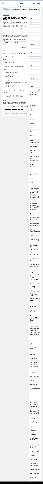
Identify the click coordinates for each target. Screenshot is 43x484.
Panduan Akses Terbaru (32, 314)
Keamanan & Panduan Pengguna (33, 245)
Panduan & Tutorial (32, 310)
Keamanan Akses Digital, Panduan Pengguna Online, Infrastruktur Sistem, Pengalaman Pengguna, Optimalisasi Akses (35, 249)
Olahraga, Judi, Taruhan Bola (33, 301)
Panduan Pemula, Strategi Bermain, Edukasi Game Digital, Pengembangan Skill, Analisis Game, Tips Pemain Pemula (34, 335)
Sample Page (20, 6)
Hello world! (38, 106)
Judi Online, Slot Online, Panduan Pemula (34, 239)
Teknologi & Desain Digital (33, 418)
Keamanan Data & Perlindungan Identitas (34, 253)
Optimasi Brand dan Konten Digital (33, 306)
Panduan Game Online (32, 321)
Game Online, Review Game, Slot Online (34, 205)
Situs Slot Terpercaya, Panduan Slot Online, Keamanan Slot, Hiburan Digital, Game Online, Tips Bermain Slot (35, 377)
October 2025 (31, 122)
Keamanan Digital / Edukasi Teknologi (34, 254)
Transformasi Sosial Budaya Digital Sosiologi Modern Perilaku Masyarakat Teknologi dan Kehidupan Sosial (35, 470)
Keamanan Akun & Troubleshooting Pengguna (35, 250)
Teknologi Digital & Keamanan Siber (34, 438)
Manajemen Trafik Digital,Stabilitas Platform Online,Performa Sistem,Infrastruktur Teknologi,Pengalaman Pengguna (35, 294)
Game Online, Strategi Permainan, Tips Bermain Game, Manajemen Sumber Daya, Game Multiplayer (35, 207)
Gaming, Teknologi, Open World (33, 219)
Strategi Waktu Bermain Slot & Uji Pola (34, 414)
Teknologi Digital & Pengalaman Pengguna (34, 439)
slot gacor (31, 26)
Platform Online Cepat (32, 372)
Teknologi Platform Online (33, 455)
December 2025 (32, 119)
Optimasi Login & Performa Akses (33, 307)
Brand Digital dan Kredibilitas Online (34, 163)
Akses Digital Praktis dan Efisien (33, 146)
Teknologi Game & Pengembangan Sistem (34, 444)
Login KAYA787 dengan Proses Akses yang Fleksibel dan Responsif (9, 9)
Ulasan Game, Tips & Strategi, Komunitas (34, 473)
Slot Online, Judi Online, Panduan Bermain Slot (35, 385)
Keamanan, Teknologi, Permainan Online (34, 264)
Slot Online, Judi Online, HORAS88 (33, 384)
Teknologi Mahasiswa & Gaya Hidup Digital (34, 450)
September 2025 (32, 123)
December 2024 (32, 135)
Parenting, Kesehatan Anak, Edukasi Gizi (34, 348)
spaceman (31, 73)
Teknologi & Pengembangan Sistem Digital (34, 431)
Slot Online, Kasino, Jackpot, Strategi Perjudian (35, 388)
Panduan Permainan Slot (32, 344)
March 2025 (31, 131)
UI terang (22, 109)
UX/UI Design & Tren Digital (5, 15)
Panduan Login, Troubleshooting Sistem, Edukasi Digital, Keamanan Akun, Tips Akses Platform (35, 333)
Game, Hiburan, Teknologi (33, 209)
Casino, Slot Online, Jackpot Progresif (34, 173)
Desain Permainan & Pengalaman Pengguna (34, 174)
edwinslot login (31, 182)
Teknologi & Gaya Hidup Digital (33, 422)
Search (31, 88)
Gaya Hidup (31, 220)
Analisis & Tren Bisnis (32, 150)
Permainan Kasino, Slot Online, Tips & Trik (34, 366)
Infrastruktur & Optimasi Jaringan (33, 235)
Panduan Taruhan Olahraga (33, 347)
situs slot (31, 52)
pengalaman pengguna (14, 109)
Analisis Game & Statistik (33, 153)
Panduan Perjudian (32, 343)
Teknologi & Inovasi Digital (33, 426)
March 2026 (31, 115)
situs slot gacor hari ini (32, 83)
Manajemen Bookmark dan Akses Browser (34, 290)
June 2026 (31, 111)
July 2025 (31, 126)
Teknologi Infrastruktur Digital (33, 447)
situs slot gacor (32, 44)
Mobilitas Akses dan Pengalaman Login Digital (35, 295)
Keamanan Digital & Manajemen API (34, 257)
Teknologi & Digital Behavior (33, 421)
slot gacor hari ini (14, 39)
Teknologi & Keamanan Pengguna (33, 430)
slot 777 (31, 49)
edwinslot (31, 178)
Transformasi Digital (32, 466)
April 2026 (31, 114)
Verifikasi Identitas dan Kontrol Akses (34, 478)
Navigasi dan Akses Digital (33, 300)
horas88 (31, 226)
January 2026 (31, 118)
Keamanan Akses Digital (32, 246)
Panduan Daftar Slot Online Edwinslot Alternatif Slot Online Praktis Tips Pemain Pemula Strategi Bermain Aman (34, 318)
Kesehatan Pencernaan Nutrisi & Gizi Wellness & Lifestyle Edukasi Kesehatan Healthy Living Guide (35, 275)
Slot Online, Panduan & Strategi (33, 389)
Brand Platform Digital (32, 164)
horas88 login (31, 229)
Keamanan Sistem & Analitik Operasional (34, 263)
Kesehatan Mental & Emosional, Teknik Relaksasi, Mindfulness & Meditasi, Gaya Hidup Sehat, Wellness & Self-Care (35, 272)
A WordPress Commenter (33, 106)
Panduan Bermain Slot (32, 315)
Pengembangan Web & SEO (33, 353)
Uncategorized (31, 474)
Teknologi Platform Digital (33, 454)
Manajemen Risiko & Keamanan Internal (34, 291)
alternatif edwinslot (32, 147)
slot (30, 31)
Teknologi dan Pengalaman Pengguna (34, 435)
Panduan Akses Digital (32, 311)
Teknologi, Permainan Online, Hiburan (34, 465)
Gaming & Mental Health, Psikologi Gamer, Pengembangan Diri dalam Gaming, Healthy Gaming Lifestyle (34, 213)
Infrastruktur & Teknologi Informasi (34, 236)
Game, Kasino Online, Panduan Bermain (34, 210)
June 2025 (31, 127)
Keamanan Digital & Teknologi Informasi (34, 258)
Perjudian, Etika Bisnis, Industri (33, 358)
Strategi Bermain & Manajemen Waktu (34, 404)
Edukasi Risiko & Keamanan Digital (34, 177)
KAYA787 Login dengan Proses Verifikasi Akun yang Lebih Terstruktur (29, 0)
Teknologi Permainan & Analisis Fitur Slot (34, 451)
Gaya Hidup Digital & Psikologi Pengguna (34, 223)
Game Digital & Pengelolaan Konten (34, 198)
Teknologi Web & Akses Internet (33, 459)
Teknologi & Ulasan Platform (33, 434)
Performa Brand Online (32, 354)
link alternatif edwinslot (32, 286)
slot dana (31, 57)
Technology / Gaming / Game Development (34, 417)
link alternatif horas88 (32, 287)
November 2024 (32, 136)
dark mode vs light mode (8, 109)
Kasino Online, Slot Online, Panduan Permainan (35, 242)
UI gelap (19, 109)
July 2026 (31, 110)
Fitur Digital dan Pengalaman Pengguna (34, 191)
